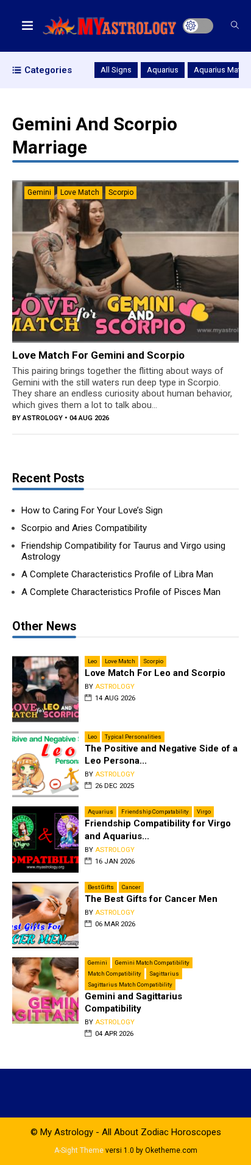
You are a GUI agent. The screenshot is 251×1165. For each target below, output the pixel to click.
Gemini (39, 192)
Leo (92, 661)
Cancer (131, 887)
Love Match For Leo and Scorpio (155, 672)
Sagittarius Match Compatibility (130, 984)
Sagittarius (164, 973)
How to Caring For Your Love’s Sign (92, 510)
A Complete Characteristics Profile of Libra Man (117, 574)
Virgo (204, 811)
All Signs (116, 69)
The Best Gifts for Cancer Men (151, 898)
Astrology (43, 418)
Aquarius (163, 69)
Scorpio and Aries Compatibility (84, 528)
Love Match (79, 192)
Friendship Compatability (155, 811)
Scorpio (120, 192)
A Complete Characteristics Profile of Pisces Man (121, 591)
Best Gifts (101, 887)
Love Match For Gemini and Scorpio (98, 355)
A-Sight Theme (79, 1150)
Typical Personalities (133, 736)
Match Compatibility (114, 973)
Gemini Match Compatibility (152, 962)
